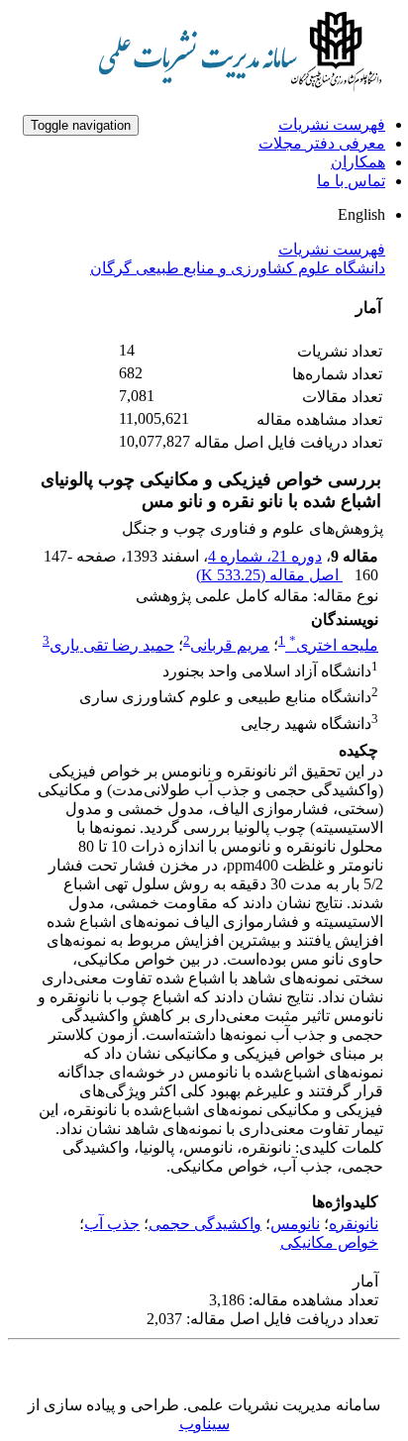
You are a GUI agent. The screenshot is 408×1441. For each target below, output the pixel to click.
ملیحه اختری (333, 645)
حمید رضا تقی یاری (112, 645)
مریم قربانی (229, 645)
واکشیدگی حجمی (205, 1223)
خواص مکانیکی (329, 1242)
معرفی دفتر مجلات (321, 143)
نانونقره (353, 1223)
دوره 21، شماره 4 (265, 556)
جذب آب (112, 1223)
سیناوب (204, 1423)
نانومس (295, 1223)
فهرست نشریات (331, 124)
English (361, 214)
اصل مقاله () (269, 574)
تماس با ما (351, 180)
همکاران (358, 162)
